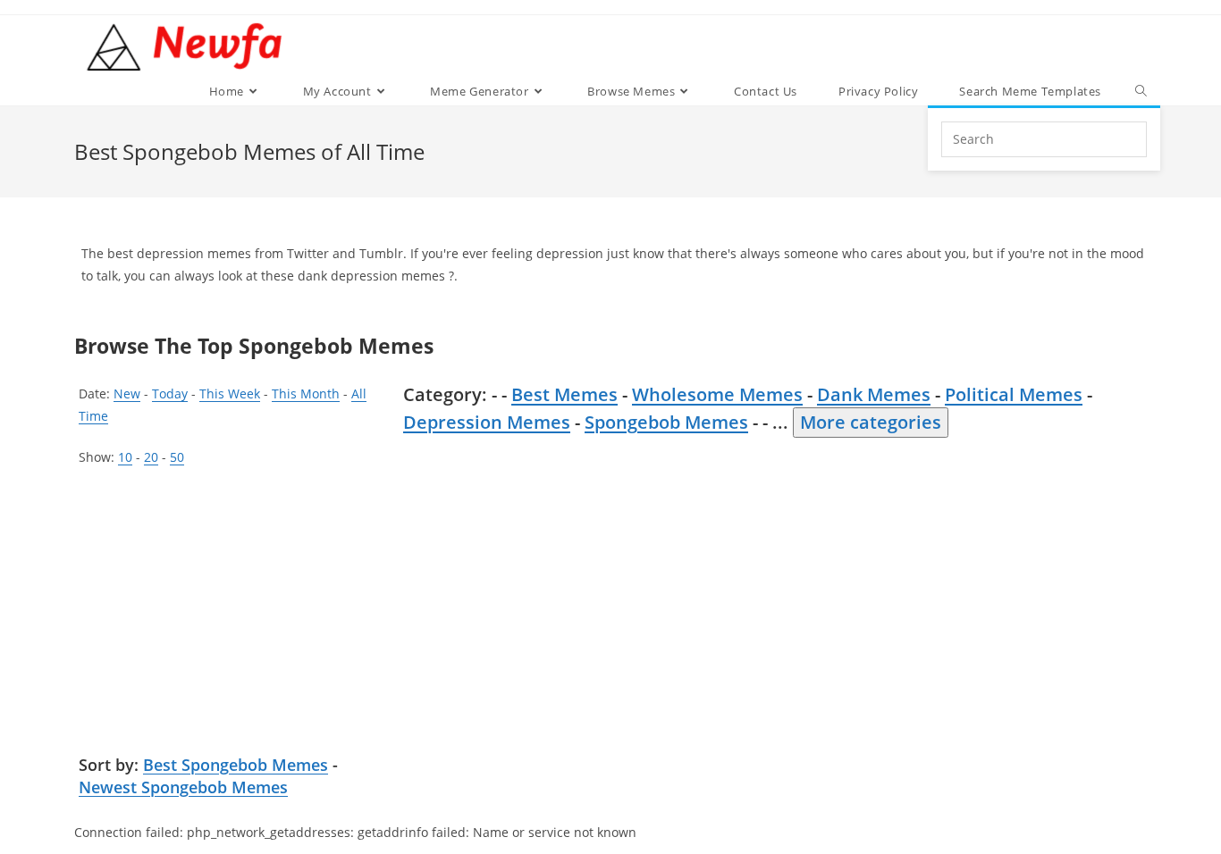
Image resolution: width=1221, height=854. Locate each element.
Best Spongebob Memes (235, 764)
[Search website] (1141, 91)
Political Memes (1013, 394)
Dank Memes (873, 394)
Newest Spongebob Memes (183, 787)
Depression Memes (486, 422)
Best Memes (564, 394)
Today (170, 393)
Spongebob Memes (666, 422)
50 (177, 456)
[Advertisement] (235, 611)
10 (125, 456)
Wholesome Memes (717, 394)
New (127, 393)
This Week (229, 393)
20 (151, 456)
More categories (870, 422)
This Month (306, 393)
